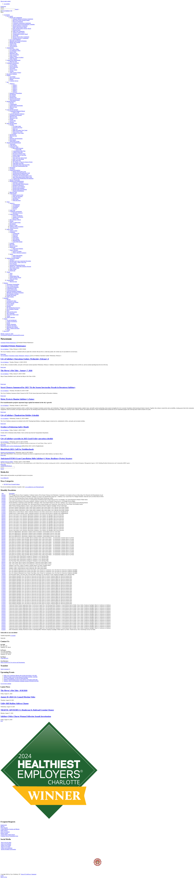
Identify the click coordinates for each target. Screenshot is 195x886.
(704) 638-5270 (4, 658)
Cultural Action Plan (18, 152)
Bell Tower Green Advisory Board (21, 20)
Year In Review (13, 46)
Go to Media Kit (5, 478)
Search (16, 9)
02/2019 (3, 605)
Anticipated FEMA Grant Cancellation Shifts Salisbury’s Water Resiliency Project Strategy (36, 458)
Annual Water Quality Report (8, 834)
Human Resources (11, 101)
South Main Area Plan (18, 163)
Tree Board (15, 35)
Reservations (13, 140)
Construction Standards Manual (17, 111)
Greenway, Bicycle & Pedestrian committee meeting (21, 681)
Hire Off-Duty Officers (15, 219)
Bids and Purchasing (15, 78)
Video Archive (13, 45)
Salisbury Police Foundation (16, 226)
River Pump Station (14, 268)
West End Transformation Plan (20, 166)
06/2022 (3, 537)
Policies (11, 108)
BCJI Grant (15, 218)
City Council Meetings (15, 39)
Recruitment (13, 96)
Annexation (12, 144)
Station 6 (15, 91)
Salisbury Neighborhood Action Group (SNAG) (20, 679)
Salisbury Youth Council (19, 32)
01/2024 (3, 511)
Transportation (10, 280)
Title (3, 493)
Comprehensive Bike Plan (19, 151)
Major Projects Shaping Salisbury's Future (17, 399)
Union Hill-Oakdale (17, 241)
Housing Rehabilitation (18, 190)
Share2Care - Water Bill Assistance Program (20, 266)
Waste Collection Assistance (19, 252)
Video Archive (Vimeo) (15, 72)
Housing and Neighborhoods (17, 181)
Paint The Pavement (17, 196)
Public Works (10, 229)
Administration (10, 47)
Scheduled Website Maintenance (8, 342)
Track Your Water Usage (13, 314)
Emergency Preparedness (16, 93)
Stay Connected (10, 313)
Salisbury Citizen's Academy (17, 57)
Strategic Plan (13, 43)
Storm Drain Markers (18, 248)
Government (7, 14)
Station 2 (15, 86)
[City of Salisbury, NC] (6, 10)
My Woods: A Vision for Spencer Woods (22, 162)
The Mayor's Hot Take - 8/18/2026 (14, 690)
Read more (3, 354)
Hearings (12, 122)
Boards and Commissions (16, 17)
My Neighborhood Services (13, 307)
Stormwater (12, 247)
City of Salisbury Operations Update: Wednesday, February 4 (15, 355)
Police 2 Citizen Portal (15, 222)
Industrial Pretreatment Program (17, 265)
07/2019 (3, 576)
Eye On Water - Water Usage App (18, 262)
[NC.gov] (6, 873)
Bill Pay (9, 299)
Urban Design (13, 193)
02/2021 (3, 570)
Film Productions (14, 67)
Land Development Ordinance (17, 113)
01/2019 (3, 629)
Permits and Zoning (11, 295)
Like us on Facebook (6, 844)
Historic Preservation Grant (19, 171)
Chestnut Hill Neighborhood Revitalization (23, 178)
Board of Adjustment (18, 21)
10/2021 (3, 556)
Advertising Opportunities (13, 284)
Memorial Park (16, 240)
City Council (10, 16)
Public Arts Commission (18, 31)
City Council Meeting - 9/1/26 (16, 678)
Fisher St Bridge (17, 257)
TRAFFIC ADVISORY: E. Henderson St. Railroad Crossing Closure (27, 710)
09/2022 (3, 531)
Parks (11, 137)
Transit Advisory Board (15, 277)
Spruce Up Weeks (17, 251)
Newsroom (12, 68)
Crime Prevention (14, 214)
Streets (11, 254)
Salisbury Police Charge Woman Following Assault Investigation (26, 716)
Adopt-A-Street (13, 230)
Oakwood (15, 236)
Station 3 (15, 87)
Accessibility (7, 4)
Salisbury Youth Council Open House (20, 677)
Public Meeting (13, 58)
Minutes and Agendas (15, 42)
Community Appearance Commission (22, 23)
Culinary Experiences (12, 321)
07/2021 (3, 565)
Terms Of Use (24, 874)
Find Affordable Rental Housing (20, 184)
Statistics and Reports (18, 217)
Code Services (13, 145)
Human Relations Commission (20, 25)
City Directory (13, 64)
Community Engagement (13, 63)
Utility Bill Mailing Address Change (15, 703)
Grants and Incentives (15, 170)
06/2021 (3, 567)
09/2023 (3, 515)
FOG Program (13, 263)
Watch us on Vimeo (5, 846)
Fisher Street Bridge (17, 255)
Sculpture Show (16, 197)
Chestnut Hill (16, 233)
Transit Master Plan (14, 276)
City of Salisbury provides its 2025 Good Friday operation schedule (27, 439)
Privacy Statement (32, 874)
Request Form (13, 97)
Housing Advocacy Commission (20, 38)
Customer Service (14, 80)
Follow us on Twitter (6, 845)
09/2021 (3, 562)
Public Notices (13, 56)
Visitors (5, 318)
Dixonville (15, 235)
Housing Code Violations (19, 186)
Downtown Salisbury (12, 74)
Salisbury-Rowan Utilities (13, 258)
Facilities (12, 124)
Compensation (13, 104)
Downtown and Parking (12, 302)
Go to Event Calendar (6, 683)
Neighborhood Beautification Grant (21, 173)
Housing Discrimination (18, 188)
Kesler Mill (18, 149)
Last (11, 465)
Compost (12, 243)
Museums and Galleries (12, 327)
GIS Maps (12, 168)
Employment (4, 825)
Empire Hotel (13, 52)
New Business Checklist (12, 294)
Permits (11, 119)
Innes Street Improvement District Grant (22, 177)
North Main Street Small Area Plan (21, 164)
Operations (15, 207)
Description (12, 493)
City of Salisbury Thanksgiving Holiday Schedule (20, 415)
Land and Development (12, 109)
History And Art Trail (18, 195)
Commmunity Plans (11, 301)
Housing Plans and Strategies (20, 189)
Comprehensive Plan (12, 288)
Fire (8, 82)
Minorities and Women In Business (18, 41)
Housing (9, 306)
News (8, 310)
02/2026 (3, 501)
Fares (11, 274)
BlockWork (15, 199)
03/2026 (3, 499)
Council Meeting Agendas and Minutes (10, 829)
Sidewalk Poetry (17, 200)
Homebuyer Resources (18, 185)
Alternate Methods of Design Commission (23, 19)
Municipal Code (14, 53)
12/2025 (3, 504)
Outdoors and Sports (12, 325)
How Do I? (6, 331)
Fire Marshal (13, 94)
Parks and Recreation (12, 123)
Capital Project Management (13, 60)
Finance (9, 75)
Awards (11, 71)
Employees (3, 6)
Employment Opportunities (16, 105)
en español (12, 635)
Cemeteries (12, 232)
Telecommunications (15, 100)
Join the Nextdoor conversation (8, 849)
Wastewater (12, 270)
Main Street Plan (17, 160)
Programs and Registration (16, 138)
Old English (16, 237)
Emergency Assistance (18, 182)
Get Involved (13, 134)
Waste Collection (14, 250)
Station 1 (15, 85)
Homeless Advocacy (18, 212)
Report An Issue (14, 246)
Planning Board (16, 30)
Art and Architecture (12, 320)
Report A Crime (13, 225)
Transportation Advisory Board (20, 34)
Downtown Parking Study (19, 153)
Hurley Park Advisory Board (20, 27)
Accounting (12, 76)
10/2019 (3, 574)
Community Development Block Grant (22, 175)
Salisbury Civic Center (18, 133)
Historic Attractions (11, 324)
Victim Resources (14, 228)
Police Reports (4, 827)
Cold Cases (12, 210)
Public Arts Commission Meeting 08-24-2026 (20, 675)
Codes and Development (13, 287)
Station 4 (15, 89)
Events (8, 323)
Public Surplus (10, 296)
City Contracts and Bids (12, 285)
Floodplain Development (16, 115)
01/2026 (3, 502)
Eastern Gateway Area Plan (19, 155)
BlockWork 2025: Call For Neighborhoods (11, 446)
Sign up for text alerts (6, 842)
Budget (11, 79)
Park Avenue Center (17, 131)
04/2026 (3, 498)
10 (6, 465)
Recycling (12, 244)
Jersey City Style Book (18, 159)
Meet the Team (13, 61)
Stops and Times (14, 279)
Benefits (12, 102)
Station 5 (15, 90)
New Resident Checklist (12, 309)
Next (8, 465)
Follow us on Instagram (6, 848)
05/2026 (3, 496)
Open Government (14, 54)
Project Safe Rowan (17, 215)
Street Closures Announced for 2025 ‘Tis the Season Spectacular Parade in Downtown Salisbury (38, 387)
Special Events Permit (15, 98)
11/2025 (3, 505)
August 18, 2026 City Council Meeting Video (18, 697)
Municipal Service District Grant (20, 174)
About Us (12, 83)
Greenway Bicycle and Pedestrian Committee (24, 24)
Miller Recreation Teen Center (20, 130)
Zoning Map (13, 120)
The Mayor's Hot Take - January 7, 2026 (16, 371)
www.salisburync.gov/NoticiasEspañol (34, 487)
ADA (11, 273)
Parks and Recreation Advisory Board (22, 28)
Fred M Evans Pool (17, 127)
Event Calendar (13, 65)
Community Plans (14, 146)
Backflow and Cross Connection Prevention (20, 261)
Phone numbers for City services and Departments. (13, 662)
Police (8, 201)
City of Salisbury (5, 349)
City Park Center (17, 126)
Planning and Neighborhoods (14, 142)
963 (4, 484)
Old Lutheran (16, 239)
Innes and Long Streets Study (20, 157)
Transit (8, 272)
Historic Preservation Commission (21, 36)
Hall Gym (15, 129)
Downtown (12, 167)
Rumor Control (13, 69)
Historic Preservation (15, 179)
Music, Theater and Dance (13, 328)
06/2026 (3, 495)
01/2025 (3, 507)
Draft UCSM (16, 112)
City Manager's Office (15, 50)
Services (15, 208)
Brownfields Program (18, 148)
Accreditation (16, 206)
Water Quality (13, 269)
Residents (6, 298)
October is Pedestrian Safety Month (15, 427)
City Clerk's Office (14, 49)
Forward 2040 (16, 156)
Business (6, 283)
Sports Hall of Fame (14, 141)
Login (2, 875)
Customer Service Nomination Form (9, 836)
